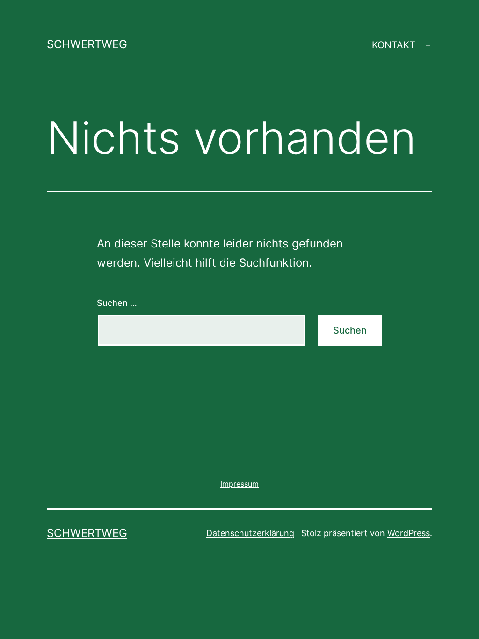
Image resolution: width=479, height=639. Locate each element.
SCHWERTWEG (87, 44)
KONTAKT (393, 45)
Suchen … (117, 303)
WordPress (408, 533)
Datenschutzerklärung (250, 533)
